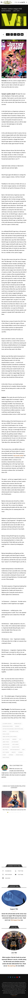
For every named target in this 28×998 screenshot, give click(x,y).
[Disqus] (14, 835)
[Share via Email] (22, 34)
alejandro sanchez (7, 723)
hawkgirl (14, 739)
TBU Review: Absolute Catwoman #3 (14, 809)
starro (4, 754)
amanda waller (17, 723)
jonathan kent (6, 744)
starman (20, 752)
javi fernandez (14, 741)
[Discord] (23, 2)
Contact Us (14, 995)
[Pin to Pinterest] (18, 34)
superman (11, 754)
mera (23, 749)
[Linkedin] (20, 2)
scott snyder (6, 752)
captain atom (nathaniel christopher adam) (13, 728)
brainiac (17, 726)
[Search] (26, 2)
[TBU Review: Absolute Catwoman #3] (14, 799)
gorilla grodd (6, 734)
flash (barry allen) (13, 731)
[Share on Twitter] (15, 34)
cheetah (4, 731)
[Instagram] (18, 2)
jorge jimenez (15, 744)
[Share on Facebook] (11, 34)
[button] (3, 801)
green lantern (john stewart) (10, 736)
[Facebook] (8, 977)
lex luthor (5, 749)
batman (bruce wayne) (8, 726)
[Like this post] (8, 34)
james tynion (6, 741)
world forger (6, 757)
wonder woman (19, 754)
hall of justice (6, 739)
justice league (6, 747)
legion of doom (15, 747)
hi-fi (20, 739)
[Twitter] (16, 2)
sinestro (14, 752)
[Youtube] (22, 2)
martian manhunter (15, 749)
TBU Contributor (7, 10)
